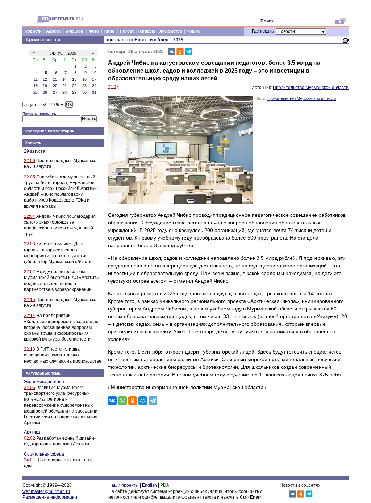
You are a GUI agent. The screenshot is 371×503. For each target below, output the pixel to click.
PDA (164, 485)
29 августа (34, 151)
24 (94, 86)
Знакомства (170, 31)
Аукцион (74, 31)
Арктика (32, 432)
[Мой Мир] (142, 400)
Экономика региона (44, 381)
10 (94, 73)
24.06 (29, 387)
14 (64, 79)
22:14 (29, 315)
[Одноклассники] (132, 400)
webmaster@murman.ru (46, 491)
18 (35, 86)
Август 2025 (170, 39)
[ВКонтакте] (112, 400)
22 (74, 86)
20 (55, 86)
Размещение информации (49, 497)
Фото (94, 31)
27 (55, 92)
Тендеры (146, 31)
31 (94, 92)
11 (36, 79)
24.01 (29, 459)
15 (74, 79)
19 (45, 86)
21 (64, 86)
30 (84, 92)
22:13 (29, 349)
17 (94, 79)
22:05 (29, 176)
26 (45, 92)
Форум (193, 31)
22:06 (29, 160)
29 (74, 92)
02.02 (29, 438)
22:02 (29, 271)
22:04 (29, 216)
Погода (127, 31)
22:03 (29, 243)
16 (84, 79)
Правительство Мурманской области (311, 87)
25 (35, 92)
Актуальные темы (43, 373)
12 (45, 79)
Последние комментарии (50, 131)
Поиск (267, 21)
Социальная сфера (44, 454)
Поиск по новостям (38, 113)
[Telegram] (153, 400)
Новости (33, 31)
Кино (109, 31)
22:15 (29, 299)
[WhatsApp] (122, 400)
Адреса (53, 31)
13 (55, 79)
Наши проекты (123, 485)
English (149, 485)
